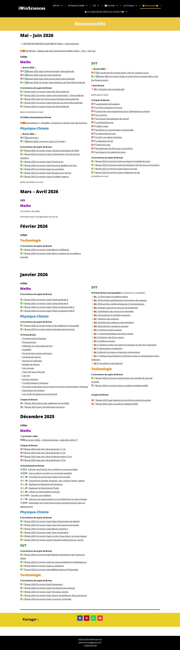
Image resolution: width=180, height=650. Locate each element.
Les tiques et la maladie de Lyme (110, 152)
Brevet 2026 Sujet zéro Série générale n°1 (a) (45, 449)
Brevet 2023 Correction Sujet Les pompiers (44, 169)
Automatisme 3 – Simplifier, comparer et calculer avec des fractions (56, 123)
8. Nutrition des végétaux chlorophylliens (115, 322)
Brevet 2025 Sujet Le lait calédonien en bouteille (47, 403)
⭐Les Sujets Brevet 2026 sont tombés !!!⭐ (104, 11)
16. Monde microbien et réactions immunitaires (118, 352)
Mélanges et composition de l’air (38, 346)
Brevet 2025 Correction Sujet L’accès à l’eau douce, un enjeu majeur (56, 536)
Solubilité (27, 349)
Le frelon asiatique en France (109, 107)
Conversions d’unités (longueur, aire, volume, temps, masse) (57, 480)
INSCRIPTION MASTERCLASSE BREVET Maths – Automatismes (51, 43)
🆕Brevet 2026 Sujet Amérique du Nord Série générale (50, 78)
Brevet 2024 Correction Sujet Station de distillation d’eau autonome (56, 595)
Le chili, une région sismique (109, 137)
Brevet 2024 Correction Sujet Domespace (44, 584)
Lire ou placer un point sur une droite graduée (50, 473)
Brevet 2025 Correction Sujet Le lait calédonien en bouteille (52, 325)
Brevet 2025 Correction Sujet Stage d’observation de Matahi (52, 521)
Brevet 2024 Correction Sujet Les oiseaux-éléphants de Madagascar (56, 562)
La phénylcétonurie (104, 122)
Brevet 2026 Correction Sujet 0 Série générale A (46, 299)
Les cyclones (101, 115)
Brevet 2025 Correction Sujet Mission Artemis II (46, 528)
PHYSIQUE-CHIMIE (76, 5)
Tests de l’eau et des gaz (34, 372)
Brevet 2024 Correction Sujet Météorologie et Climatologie (51, 569)
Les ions (26, 375)
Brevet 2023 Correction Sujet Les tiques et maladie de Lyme (123, 161)
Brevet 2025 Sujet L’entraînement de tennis (45, 407)
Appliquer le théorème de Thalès (44, 488)
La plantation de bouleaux (108, 104)
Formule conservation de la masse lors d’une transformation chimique (55, 386)
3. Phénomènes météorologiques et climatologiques (120, 304)
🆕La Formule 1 (32, 137)
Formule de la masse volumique (37, 353)
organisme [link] (151, 344)
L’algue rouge (102, 126)
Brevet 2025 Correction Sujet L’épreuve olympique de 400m (52, 150)
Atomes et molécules (32, 360)
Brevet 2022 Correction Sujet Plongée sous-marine (48, 173)
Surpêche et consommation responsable (114, 130)
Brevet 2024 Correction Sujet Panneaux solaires (46, 591)
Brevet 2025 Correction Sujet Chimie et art (44, 161)
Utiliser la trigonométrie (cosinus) (44, 491)
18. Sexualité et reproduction (109, 363)
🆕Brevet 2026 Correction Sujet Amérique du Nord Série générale (55, 82)
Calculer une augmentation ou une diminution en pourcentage (58, 499)
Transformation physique (34, 338)
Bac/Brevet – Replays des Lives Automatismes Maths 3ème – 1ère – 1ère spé (60, 51)
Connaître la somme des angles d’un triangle (49, 477)
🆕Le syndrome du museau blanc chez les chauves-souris (122, 72)
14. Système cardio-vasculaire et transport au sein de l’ (126, 344)
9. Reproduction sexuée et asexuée (112, 326)
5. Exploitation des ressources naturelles (115, 311)
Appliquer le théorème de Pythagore (46, 484)
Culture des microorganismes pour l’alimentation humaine (123, 111)
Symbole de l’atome (32, 357)
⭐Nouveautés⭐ (150, 5)
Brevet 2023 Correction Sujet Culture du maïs (116, 168)
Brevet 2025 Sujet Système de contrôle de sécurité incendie (123, 400)
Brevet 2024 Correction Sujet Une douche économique (50, 588)
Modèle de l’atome (31, 364)
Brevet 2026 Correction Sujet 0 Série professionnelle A (49, 307)
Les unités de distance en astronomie (40, 394)
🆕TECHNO (110, 5)
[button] (80, 618)
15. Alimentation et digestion (109, 348)
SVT (94, 5)
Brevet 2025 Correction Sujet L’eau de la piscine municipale (52, 525)
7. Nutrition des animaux (107, 318)
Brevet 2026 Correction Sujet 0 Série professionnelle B (49, 310)
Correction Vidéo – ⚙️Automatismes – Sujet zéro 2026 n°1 (51, 440)
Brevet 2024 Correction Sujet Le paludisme (44, 565)
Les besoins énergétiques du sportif (112, 118)
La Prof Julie (128, 5)
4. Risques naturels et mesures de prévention (117, 307)
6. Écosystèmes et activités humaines (113, 315)
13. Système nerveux (105, 341)
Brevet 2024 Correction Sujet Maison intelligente (47, 249)
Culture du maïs (103, 144)
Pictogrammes (29, 342)
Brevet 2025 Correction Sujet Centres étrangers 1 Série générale (54, 95)
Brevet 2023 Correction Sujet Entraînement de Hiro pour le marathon (128, 165)
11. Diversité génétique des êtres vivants (114, 333)
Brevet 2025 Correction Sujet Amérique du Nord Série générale (54, 102)
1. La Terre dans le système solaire (112, 296)
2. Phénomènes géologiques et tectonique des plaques (121, 300)
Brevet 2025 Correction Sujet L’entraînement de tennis (50, 329)
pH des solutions (30, 379)
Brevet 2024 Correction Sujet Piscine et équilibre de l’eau (51, 165)
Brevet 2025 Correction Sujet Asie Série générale (47, 91)
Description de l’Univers (34, 390)
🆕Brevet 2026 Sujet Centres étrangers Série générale (49, 71)
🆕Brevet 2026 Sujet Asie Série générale (43, 75)
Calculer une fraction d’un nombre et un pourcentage (53, 469)
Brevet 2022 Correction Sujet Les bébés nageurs (47, 176)
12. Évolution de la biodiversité (110, 89)
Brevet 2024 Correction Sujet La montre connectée (48, 599)
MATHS (56, 5)
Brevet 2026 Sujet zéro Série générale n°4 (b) (45, 460)
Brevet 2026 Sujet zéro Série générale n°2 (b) (45, 452)
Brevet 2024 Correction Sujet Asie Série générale (47, 106)
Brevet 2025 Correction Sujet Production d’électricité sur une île (54, 540)
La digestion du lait (104, 141)
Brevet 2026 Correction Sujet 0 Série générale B (46, 303)
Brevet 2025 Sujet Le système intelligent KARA (117, 404)
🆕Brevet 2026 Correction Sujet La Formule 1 (45, 141)
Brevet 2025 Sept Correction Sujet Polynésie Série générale (52, 99)
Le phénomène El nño (106, 133)
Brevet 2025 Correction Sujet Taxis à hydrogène (46, 532)
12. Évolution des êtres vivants (110, 337)
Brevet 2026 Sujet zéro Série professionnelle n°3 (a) (48, 456)
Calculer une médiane (41, 495)
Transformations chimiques (35, 383)
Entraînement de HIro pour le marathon (114, 148)
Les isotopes (28, 368)
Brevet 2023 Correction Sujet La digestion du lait (118, 172)
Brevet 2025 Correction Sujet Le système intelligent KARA (122, 385)
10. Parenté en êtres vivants (109, 330)
